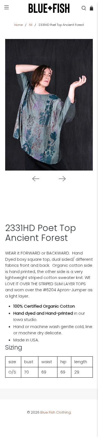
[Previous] (36, 179)
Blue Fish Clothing (55, 412)
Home (18, 24)
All (30, 24)
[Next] (62, 179)
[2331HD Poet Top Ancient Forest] (49, 105)
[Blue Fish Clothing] (49, 8)
